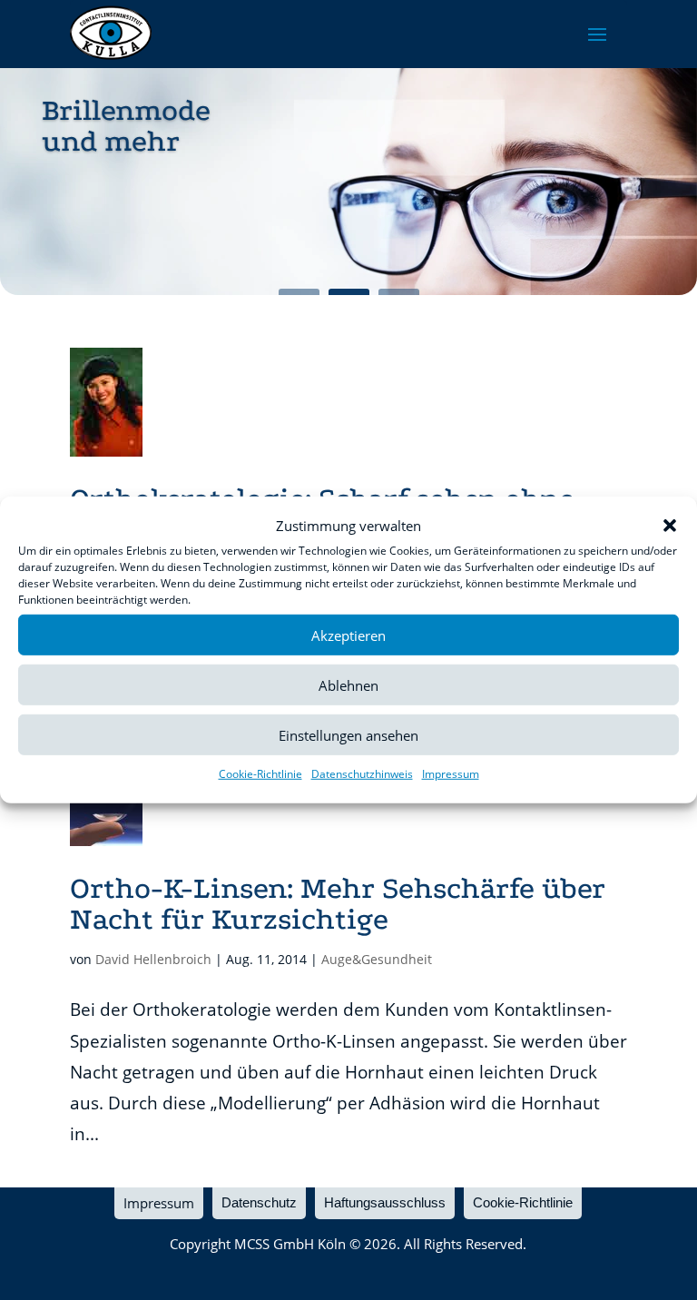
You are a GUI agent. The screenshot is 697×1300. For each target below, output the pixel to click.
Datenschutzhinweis (362, 774)
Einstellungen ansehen (348, 735)
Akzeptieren (348, 635)
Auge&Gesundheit (376, 959)
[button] (670, 526)
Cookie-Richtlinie (260, 774)
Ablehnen (348, 685)
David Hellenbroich (153, 959)
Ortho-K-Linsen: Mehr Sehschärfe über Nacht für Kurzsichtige (337, 904)
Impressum (450, 774)
